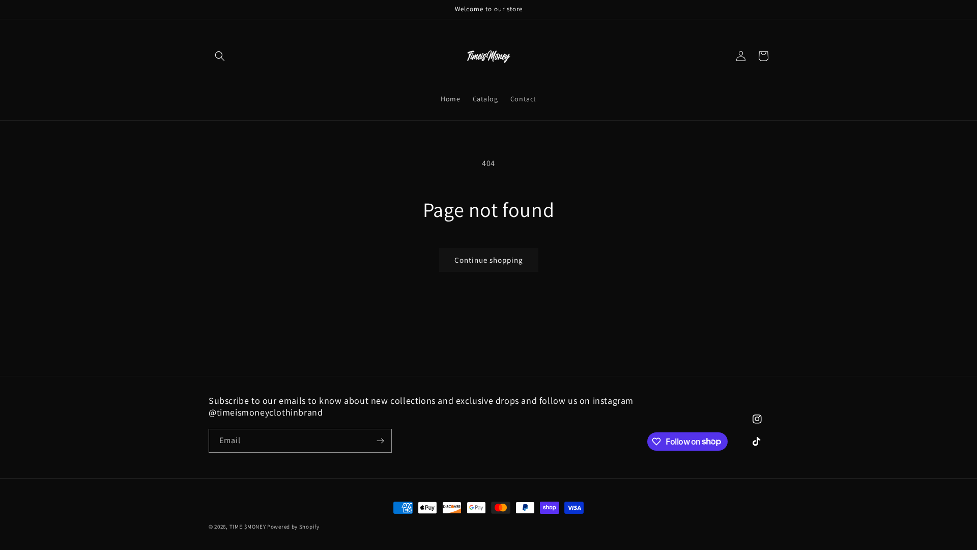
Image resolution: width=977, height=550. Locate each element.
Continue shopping (488, 260)
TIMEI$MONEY (247, 526)
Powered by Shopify (293, 526)
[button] (220, 56)
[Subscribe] (380, 441)
